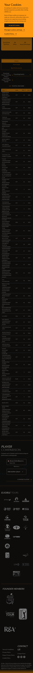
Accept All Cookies (14, 25)
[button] (16, 30)
